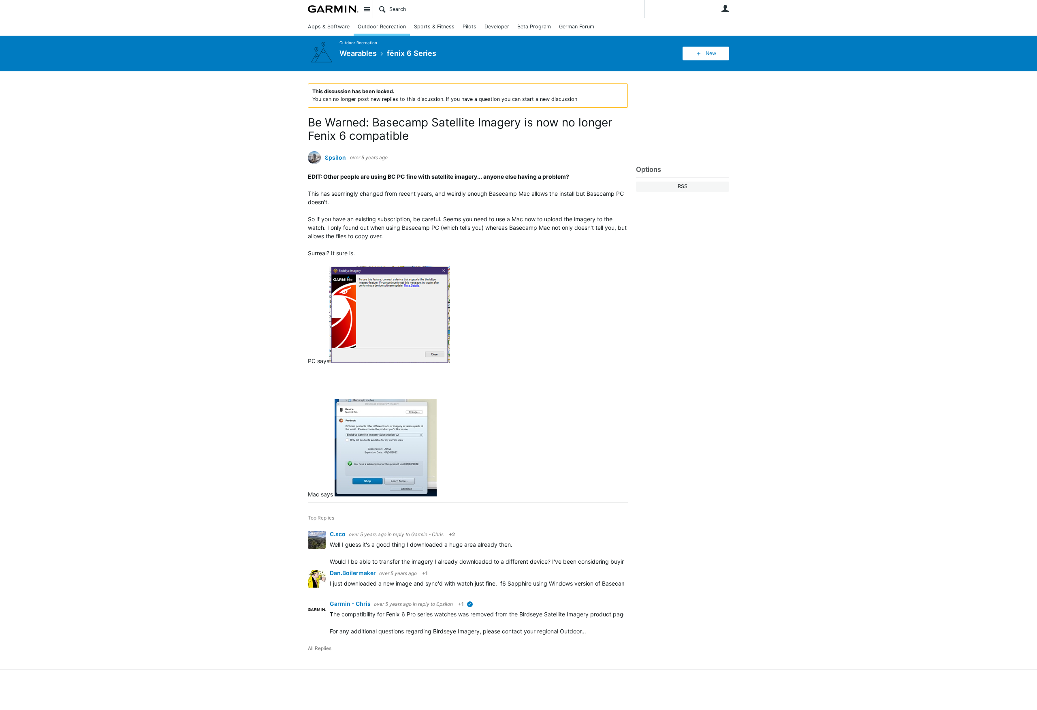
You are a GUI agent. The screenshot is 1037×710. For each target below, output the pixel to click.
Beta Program (534, 27)
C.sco (338, 533)
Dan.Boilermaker (353, 572)
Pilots (469, 27)
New (711, 53)
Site (367, 9)
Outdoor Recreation (382, 27)
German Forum (576, 27)
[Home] (333, 9)
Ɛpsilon (335, 157)
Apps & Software (329, 27)
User (725, 8)
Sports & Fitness (434, 27)
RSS (682, 186)
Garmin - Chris (427, 534)
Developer (496, 27)
